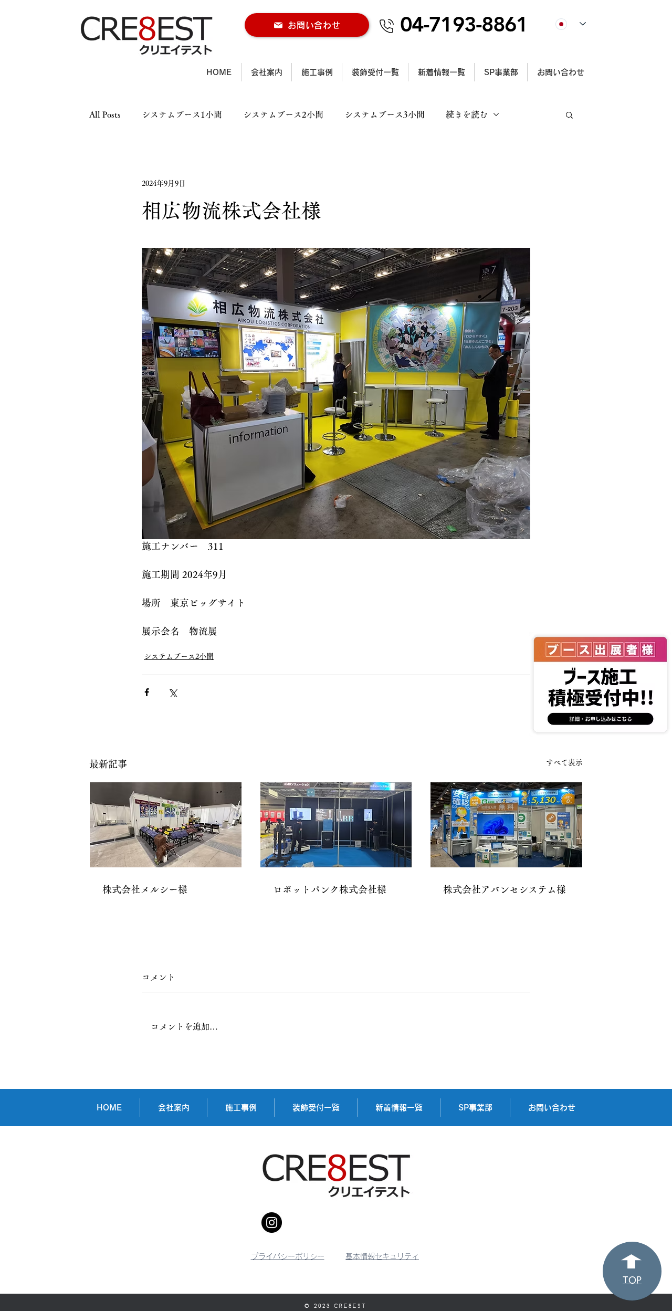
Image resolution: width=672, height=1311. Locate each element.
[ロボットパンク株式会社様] (336, 824)
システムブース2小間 (283, 114)
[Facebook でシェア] (147, 692)
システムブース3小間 (384, 114)
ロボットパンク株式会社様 (329, 889)
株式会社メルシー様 (144, 889)
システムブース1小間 (182, 114)
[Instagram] (271, 1222)
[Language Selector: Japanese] (570, 24)
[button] (569, 114)
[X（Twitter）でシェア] (172, 692)
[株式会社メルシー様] (166, 824)
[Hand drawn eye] (600, 684)
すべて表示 (564, 762)
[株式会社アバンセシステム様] (506, 824)
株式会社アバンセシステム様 (504, 889)
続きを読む (467, 114)
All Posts (105, 114)
